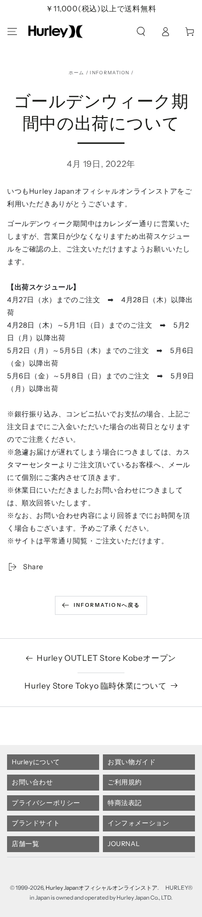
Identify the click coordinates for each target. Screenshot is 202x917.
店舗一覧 (25, 843)
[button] (141, 31)
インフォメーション (138, 823)
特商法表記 (125, 803)
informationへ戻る (107, 605)
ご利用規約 (125, 782)
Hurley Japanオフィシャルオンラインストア (101, 887)
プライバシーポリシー (46, 803)
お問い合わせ (32, 782)
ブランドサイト (36, 823)
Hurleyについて (36, 762)
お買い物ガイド (131, 762)
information (109, 73)
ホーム (77, 73)
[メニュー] (12, 31)
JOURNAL (124, 843)
